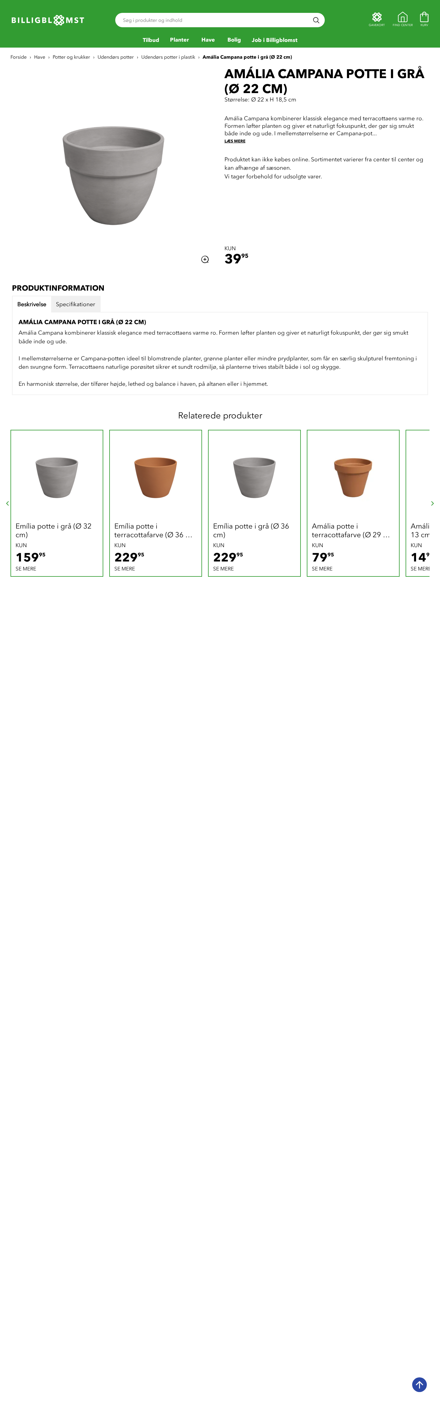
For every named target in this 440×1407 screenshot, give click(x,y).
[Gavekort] (376, 20)
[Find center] (402, 20)
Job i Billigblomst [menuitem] (275, 40)
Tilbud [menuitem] (151, 40)
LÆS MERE (234, 141)
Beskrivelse (31, 304)
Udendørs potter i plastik (168, 57)
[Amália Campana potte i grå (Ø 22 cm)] (114, 166)
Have (39, 57)
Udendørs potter (116, 57)
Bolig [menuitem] (234, 40)
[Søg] (316, 20)
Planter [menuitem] (179, 40)
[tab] (32, 304)
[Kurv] (424, 20)
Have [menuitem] (208, 40)
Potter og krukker (71, 57)
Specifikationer (75, 304)
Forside (18, 57)
